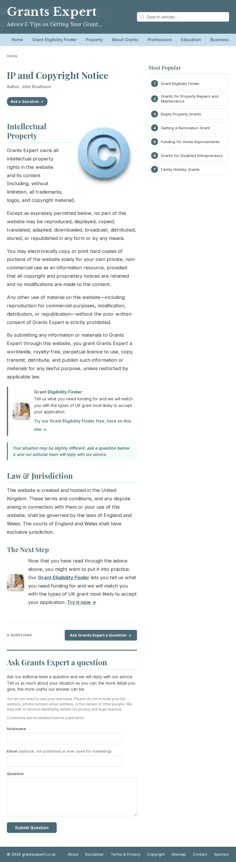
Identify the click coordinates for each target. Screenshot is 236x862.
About (73, 854)
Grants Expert (52, 12)
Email (59, 751)
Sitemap (179, 854)
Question (15, 773)
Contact (200, 854)
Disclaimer (94, 854)
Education (191, 39)
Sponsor (221, 854)
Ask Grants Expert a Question (98, 635)
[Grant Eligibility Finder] (15, 584)
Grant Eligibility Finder (54, 39)
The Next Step (28, 549)
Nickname (16, 728)
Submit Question (32, 827)
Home (17, 39)
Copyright (156, 854)
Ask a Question (25, 101)
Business (219, 39)
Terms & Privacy (125, 854)
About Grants (125, 39)
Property (94, 39)
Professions (160, 39)
